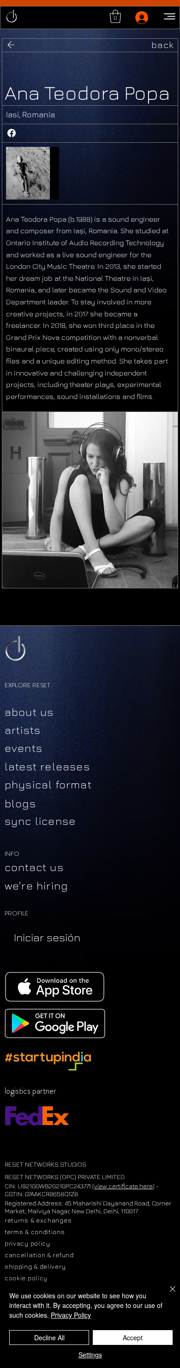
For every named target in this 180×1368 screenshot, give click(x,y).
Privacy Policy (71, 1315)
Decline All (49, 1337)
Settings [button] (90, 1354)
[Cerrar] (167, 1294)
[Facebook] (11, 133)
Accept (133, 1337)
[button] (115, 16)
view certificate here (123, 1186)
